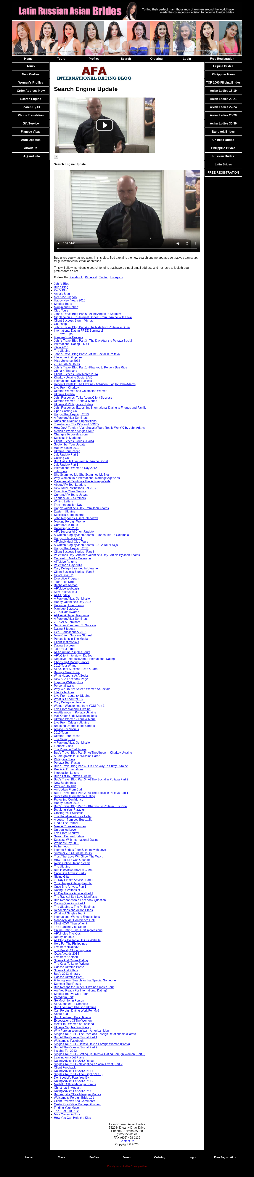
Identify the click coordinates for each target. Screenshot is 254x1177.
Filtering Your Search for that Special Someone (85, 980)
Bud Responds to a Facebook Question (80, 900)
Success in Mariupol (67, 437)
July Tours (60, 471)
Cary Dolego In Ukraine (69, 702)
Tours (61, 58)
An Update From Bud (68, 789)
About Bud (61, 1013)
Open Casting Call (66, 411)
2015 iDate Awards (66, 612)
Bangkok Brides (223, 131)
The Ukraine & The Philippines (74, 906)
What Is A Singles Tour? (69, 913)
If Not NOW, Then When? (70, 923)
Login (187, 58)
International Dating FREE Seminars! (78, 330)
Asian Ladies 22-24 (223, 107)
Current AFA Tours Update (71, 494)
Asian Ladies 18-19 (223, 90)
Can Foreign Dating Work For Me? (76, 1010)
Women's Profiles (30, 82)
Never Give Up (63, 575)
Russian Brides (223, 156)
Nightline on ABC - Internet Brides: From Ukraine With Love (93, 317)
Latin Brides (223, 164)
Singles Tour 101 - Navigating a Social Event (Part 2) (88, 1064)
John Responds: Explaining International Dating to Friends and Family (100, 407)
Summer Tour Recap (67, 983)
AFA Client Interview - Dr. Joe (73, 655)
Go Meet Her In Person (69, 1000)
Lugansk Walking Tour (68, 682)
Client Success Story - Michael (74, 320)
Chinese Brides (223, 139)
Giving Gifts (61, 876)
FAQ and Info (31, 156)
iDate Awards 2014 (66, 953)
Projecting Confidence (68, 799)
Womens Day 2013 (66, 843)
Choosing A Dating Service (71, 662)
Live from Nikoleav (66, 946)
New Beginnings (65, 782)
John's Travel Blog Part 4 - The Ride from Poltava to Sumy (92, 327)
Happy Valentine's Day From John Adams (81, 508)
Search (126, 58)
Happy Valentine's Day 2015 (72, 601)
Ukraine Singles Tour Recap (72, 1027)
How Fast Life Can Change (72, 859)
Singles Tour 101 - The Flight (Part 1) (78, 1074)
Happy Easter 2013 (66, 802)
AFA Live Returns (65, 561)
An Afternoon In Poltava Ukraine (75, 712)
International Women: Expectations (77, 916)
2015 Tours (61, 732)
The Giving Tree (64, 739)
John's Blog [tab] (61, 283)
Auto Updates (31, 139)
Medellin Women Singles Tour (74, 431)
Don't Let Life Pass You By (71, 1077)
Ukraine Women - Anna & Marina (75, 401)
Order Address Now (31, 90)
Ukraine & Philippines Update (73, 404)
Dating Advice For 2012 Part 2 (74, 1080)
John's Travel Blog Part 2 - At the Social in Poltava (87, 354)
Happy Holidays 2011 (68, 538)
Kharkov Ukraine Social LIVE (73, 377)
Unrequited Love (65, 829)
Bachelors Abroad (66, 585)
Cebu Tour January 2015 (70, 632)
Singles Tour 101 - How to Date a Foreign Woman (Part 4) (92, 1044)
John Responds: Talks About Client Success (83, 397)
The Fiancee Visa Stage (70, 926)
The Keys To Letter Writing (71, 963)
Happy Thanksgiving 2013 (71, 414)
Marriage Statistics (66, 608)
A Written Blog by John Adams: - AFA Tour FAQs (86, 545)
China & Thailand (65, 370)
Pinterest (91, 277)
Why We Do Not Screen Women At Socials (82, 689)
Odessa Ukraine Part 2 (69, 967)
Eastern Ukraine (64, 511)
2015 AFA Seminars (67, 622)
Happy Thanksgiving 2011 (71, 548)
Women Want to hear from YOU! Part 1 (79, 705)
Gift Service (31, 123)
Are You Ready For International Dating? (80, 990)
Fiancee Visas (31, 131)
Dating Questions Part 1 (69, 903)
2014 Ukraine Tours (67, 364)
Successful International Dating (74, 796)
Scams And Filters (66, 970)
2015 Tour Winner (65, 665)
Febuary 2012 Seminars (70, 498)
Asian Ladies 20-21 (223, 98)
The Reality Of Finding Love (72, 950)
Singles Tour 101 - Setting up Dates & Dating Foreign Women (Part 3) (99, 1054)
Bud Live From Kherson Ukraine (75, 1007)
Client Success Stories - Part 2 (74, 571)
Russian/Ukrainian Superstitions (75, 421)
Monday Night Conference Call (74, 920)
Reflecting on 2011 (66, 528)
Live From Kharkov (66, 387)
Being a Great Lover (67, 672)
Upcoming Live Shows (69, 605)
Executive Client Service (70, 491)
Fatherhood (61, 846)
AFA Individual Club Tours (71, 541)
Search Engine (30, 98)
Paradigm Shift (63, 997)
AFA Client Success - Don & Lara (76, 668)
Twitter (103, 277)
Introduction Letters (66, 772)
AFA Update (62, 595)
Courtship (60, 323)
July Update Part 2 (66, 454)
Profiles (94, 58)
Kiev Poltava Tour (65, 591)
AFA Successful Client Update (74, 531)
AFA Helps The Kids (67, 933)
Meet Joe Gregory (65, 297)
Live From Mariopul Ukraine (72, 709)
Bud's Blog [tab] (61, 287)
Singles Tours (63, 303)
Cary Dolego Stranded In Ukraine (76, 568)
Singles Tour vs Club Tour (71, 993)
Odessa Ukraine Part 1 (69, 977)
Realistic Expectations (68, 769)
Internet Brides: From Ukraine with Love (80, 849)
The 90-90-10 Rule (66, 1111)
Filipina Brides (223, 66)
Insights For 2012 (65, 1050)
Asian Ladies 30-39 (223, 123)
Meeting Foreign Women (70, 521)
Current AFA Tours (66, 524)
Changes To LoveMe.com (71, 434)
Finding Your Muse (66, 1107)
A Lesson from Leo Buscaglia (73, 819)
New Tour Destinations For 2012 (75, 488)
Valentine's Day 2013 (68, 565)
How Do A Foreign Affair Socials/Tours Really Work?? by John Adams (99, 427)
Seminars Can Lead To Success (75, 625)
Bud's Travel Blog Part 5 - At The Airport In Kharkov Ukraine (93, 752)
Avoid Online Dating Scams (72, 863)
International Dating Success (73, 380)
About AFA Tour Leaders (70, 484)
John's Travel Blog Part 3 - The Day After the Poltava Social (93, 340)
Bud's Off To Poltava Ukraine (73, 776)
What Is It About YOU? (68, 699)
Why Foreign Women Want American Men (81, 1030)
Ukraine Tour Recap (67, 451)
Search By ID (31, 107)
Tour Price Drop (64, 581)
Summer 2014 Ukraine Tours (73, 853)
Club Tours (61, 310)
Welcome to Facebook (68, 1040)
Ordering (156, 58)
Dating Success (64, 645)
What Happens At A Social (71, 675)
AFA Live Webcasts (67, 588)
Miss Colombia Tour (67, 1114)
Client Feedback (65, 1067)
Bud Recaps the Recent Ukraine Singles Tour (84, 987)
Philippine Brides (223, 148)
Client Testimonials (66, 642)
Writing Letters (63, 501)
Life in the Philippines (68, 357)
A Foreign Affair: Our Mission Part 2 (77, 756)
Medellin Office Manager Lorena (75, 1084)
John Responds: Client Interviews (76, 518)
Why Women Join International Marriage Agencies (87, 478)
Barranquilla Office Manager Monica (77, 1094)
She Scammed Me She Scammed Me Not (81, 474)
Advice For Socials (66, 729)
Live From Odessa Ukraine (71, 722)
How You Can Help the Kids (72, 1117)
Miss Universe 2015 (67, 360)
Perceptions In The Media (71, 638)
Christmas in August (67, 1087)
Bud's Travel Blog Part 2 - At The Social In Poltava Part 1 (91, 792)
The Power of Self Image (70, 749)
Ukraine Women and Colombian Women (80, 390)
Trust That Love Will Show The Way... (78, 856)
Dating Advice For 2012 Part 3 (74, 1070)
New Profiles (31, 74)
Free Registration (222, 58)
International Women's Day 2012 (75, 467)
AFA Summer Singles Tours (72, 652)
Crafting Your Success (68, 813)
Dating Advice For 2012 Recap (74, 1060)
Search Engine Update (69, 836)
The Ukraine (62, 350)
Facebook (76, 277)
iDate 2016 (61, 347)
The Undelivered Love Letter (72, 816)
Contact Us (127, 1141)
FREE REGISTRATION (223, 172)
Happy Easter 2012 (66, 447)
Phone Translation (31, 115)
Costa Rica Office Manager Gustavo (77, 1104)
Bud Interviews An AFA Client (73, 869)
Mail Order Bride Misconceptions (75, 715)
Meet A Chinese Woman (70, 826)
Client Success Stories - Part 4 (74, 441)
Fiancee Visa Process (68, 337)
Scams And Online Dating (71, 960)
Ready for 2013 (64, 936)
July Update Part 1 (66, 464)
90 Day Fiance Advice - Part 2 (73, 879)
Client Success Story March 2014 (76, 374)
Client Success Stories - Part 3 (74, 551)
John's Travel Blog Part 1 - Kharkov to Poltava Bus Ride (90, 367)
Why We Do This (65, 786)
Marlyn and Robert (66, 307)
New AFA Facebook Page (71, 679)
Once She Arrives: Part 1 (70, 886)
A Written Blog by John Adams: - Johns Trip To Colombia (91, 534)
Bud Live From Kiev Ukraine (72, 1017)
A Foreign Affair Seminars (71, 417)
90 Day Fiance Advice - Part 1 (73, 893)
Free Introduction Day (68, 504)
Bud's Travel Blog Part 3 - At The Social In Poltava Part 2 (91, 779)
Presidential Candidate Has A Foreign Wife (82, 481)
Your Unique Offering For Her (73, 883)
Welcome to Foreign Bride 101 (74, 1097)
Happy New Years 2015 (69, 300)
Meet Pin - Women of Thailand (74, 1024)
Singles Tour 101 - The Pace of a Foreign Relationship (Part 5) (95, 1034)
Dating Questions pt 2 (68, 890)
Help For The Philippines (70, 943)
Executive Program (66, 578)
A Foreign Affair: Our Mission (72, 598)
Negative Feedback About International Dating (84, 658)
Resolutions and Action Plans (73, 910)
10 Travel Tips (63, 334)
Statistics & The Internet (69, 514)
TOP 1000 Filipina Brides (223, 82)
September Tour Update (69, 444)
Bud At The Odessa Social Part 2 (75, 1047)
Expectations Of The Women (73, 1020)
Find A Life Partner (66, 823)
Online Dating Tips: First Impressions (78, 930)
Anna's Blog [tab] (62, 293)
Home (28, 58)
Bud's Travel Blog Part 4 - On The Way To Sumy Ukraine (91, 766)
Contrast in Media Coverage (72, 558)
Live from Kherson (66, 957)
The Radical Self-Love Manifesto (75, 896)
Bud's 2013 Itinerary (67, 973)
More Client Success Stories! (73, 635)
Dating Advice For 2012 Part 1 (74, 1091)
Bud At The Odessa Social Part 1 (75, 1037)
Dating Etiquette (64, 628)
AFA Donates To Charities (71, 1003)
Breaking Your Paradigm (70, 809)
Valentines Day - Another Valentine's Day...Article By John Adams (97, 555)
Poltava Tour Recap (67, 762)
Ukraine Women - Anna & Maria (75, 719)
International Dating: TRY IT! (72, 344)
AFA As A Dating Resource (71, 615)
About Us (30, 148)
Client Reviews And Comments (74, 1101)
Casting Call (62, 457)
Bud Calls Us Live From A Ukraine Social (81, 461)
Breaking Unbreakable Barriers (74, 725)
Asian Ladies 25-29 (223, 115)
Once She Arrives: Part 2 (70, 873)
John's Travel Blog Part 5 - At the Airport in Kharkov (87, 313)
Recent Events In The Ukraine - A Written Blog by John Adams (95, 384)
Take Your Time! (64, 648)
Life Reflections (64, 692)
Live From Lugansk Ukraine (72, 695)
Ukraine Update (64, 394)
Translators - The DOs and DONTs (76, 424)
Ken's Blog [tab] (61, 290)
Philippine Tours (64, 759)
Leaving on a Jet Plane (69, 1057)
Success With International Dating (76, 839)
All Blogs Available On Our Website (77, 940)
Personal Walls (64, 685)
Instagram (116, 277)
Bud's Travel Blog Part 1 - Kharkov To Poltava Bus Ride (90, 806)
